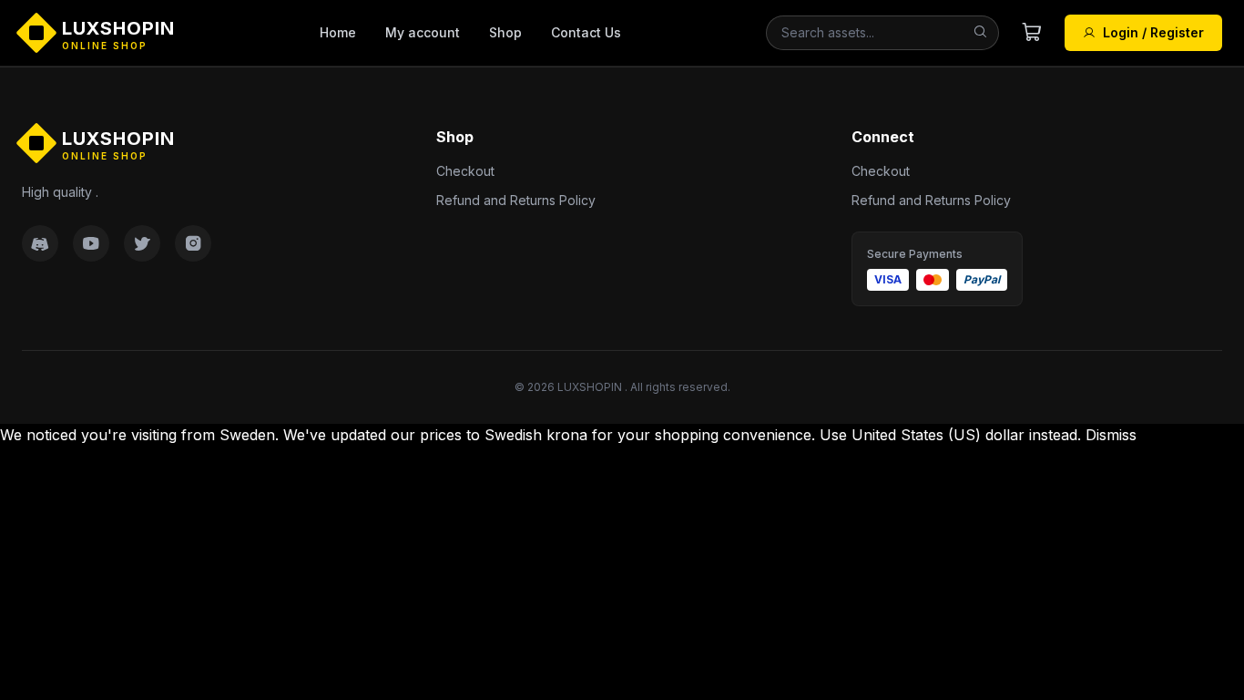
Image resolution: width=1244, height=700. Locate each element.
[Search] (980, 33)
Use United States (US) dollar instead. (950, 435)
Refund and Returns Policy (516, 200)
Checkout (465, 171)
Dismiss (1111, 435)
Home (338, 32)
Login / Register (1153, 32)
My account (422, 32)
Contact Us (586, 32)
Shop (505, 32)
